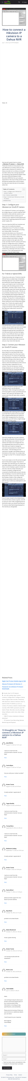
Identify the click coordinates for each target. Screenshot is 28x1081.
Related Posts (7, 200)
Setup (3, 712)
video (19, 712)
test (16, 712)
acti (5, 695)
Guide (5, 693)
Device (4, 699)
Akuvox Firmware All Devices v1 (12, 684)
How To (10, 693)
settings (22, 710)
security (17, 710)
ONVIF (11, 708)
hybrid (4, 703)
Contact (20, 1074)
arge (14, 695)
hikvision (17, 701)
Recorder (12, 710)
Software (8, 712)
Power (7, 710)
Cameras (4, 697)
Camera (18, 695)
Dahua (23, 697)
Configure (18, 697)
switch (12, 712)
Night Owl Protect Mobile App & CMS (14, 681)
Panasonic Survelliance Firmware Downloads (12, 688)
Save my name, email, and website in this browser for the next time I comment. (14, 1063)
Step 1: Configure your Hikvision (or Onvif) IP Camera (13, 192)
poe (21, 708)
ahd (7, 695)
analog (11, 695)
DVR (3, 701)
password (16, 708)
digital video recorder (12, 699)
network (15, 706)
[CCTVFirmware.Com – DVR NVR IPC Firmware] (6, 2)
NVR (8, 708)
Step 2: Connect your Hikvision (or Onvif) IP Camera (14, 197)
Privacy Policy (9, 1074)
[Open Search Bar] (19, 2)
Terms (15, 1074)
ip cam (18, 703)
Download (21, 699)
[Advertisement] (14, 60)
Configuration (11, 697)
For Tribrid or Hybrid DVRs (10, 195)
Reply (5, 757)
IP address (13, 703)
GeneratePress (16, 1079)
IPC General (15, 693)
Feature (13, 701)
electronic (7, 701)
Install (8, 703)
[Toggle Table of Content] (22, 189)
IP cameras (10, 706)
